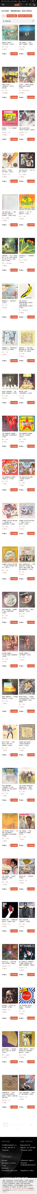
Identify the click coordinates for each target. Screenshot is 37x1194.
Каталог (5, 1160)
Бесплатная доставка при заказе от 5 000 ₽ (18, 1)
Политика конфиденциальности (28, 1164)
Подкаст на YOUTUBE (27, 1147)
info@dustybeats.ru (9, 1145)
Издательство (25, 1145)
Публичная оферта (27, 1160)
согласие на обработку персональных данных (18, 1187)
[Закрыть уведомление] (35, 1179)
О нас (4, 1165)
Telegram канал (26, 1150)
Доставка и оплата (9, 1163)
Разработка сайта (27, 1170)
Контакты (5, 1168)
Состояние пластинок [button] (9, 1170)
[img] (18, 4)
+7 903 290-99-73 (8, 1147)
